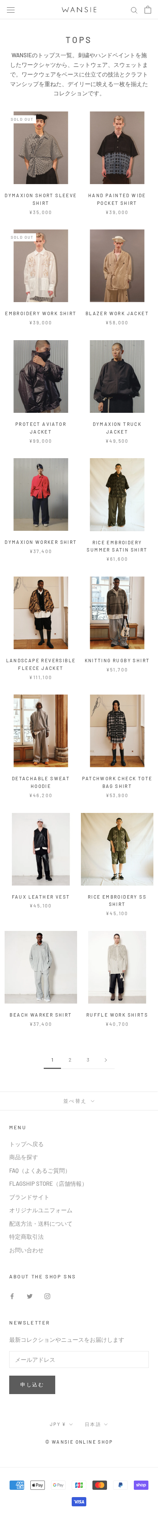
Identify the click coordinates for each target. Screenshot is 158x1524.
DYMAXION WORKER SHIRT (41, 542)
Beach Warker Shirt (41, 1014)
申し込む (32, 1384)
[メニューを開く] (11, 10)
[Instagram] (47, 1295)
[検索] (134, 9)
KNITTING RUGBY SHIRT (117, 660)
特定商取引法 (26, 1236)
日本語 (93, 1424)
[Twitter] (30, 1295)
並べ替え (76, 1101)
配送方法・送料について (40, 1223)
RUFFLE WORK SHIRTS (117, 1014)
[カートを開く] (148, 9)
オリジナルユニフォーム (40, 1210)
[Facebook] (12, 1295)
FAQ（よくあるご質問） (40, 1170)
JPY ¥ (58, 1424)
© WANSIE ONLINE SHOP (79, 1441)
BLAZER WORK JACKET (117, 313)
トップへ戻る (26, 1143)
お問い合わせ (26, 1249)
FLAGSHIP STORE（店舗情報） (48, 1183)
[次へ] (106, 1060)
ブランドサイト (29, 1196)
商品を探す (23, 1156)
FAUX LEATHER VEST (41, 896)
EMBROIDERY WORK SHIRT (40, 313)
